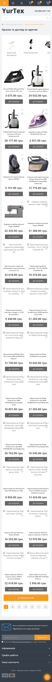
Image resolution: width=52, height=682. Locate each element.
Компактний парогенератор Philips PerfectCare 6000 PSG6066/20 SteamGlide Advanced (38, 180)
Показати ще (27, 597)
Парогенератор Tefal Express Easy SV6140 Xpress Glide (14, 490)
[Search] (47, 18)
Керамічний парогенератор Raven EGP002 (13, 178)
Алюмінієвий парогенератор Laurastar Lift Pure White (38, 90)
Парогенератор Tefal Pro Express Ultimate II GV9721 (38, 534)
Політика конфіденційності (22, 642)
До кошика (14, 101)
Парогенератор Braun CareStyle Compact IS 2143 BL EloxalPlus (14, 312)
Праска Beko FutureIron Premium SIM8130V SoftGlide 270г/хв (38, 576)
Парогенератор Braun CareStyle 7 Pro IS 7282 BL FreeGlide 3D (38, 268)
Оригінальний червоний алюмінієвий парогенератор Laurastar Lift (14, 268)
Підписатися (42, 637)
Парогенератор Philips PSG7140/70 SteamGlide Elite (38, 445)
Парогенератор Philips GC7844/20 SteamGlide (38, 355)
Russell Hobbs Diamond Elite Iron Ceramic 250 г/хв (14, 90)
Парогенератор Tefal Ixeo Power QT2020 (13, 534)
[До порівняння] (22, 71)
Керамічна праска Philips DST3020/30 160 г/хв (38, 133)
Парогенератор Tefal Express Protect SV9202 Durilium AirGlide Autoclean (38, 491)
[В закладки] (22, 67)
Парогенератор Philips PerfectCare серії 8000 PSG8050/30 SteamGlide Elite (38, 400)
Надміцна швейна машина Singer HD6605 (14, 225)
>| (45, 607)
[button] (21, 3)
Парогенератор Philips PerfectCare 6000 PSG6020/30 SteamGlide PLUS (14, 401)
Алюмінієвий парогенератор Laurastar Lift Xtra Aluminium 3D (14, 134)
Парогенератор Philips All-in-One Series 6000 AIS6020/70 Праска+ (14, 356)
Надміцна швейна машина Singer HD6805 (38, 224)
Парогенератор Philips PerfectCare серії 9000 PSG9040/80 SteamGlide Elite (13, 446)
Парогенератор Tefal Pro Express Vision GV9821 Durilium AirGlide (14, 576)
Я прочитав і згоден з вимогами (25, 642)
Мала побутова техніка (14, 24)
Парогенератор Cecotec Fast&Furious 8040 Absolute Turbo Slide (38, 312)
